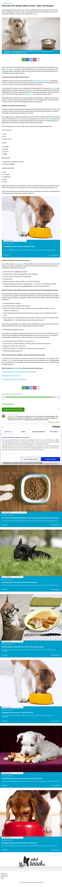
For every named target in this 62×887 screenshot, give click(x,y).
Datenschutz (4, 876)
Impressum (4, 874)
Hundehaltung (17, 368)
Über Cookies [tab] (54, 431)
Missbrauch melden (53, 422)
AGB (2, 878)
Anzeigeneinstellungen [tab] (38, 431)
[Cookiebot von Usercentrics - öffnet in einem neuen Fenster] (53, 427)
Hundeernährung (7, 3)
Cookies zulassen (50, 459)
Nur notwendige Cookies (31, 459)
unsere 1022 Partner (13, 440)
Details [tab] (23, 431)
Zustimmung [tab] (8, 431)
